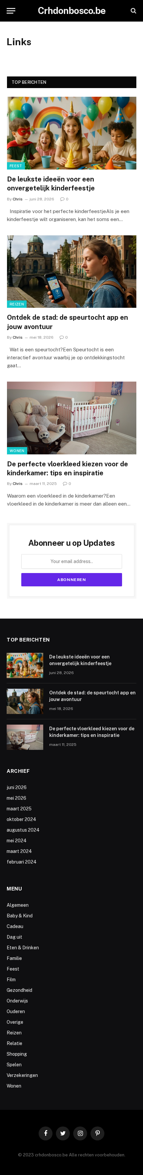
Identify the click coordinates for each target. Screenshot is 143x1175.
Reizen (17, 304)
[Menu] (11, 10)
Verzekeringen (22, 1075)
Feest (16, 166)
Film (11, 979)
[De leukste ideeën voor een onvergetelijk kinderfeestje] (71, 133)
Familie (14, 958)
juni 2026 (17, 787)
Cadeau (15, 926)
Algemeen (18, 905)
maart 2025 (19, 808)
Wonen (17, 451)
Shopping (17, 1054)
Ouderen (16, 1011)
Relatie (14, 1043)
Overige (15, 1022)
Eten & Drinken (23, 947)
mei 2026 (16, 798)
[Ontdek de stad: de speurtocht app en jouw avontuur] (71, 271)
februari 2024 (22, 862)
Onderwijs (17, 1000)
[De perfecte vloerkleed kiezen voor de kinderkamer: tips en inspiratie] (71, 418)
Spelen (14, 1064)
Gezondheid (19, 990)
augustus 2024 (23, 830)
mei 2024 (17, 840)
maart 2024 (19, 851)
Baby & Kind (20, 915)
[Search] (132, 10)
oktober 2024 (21, 819)
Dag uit (14, 937)
